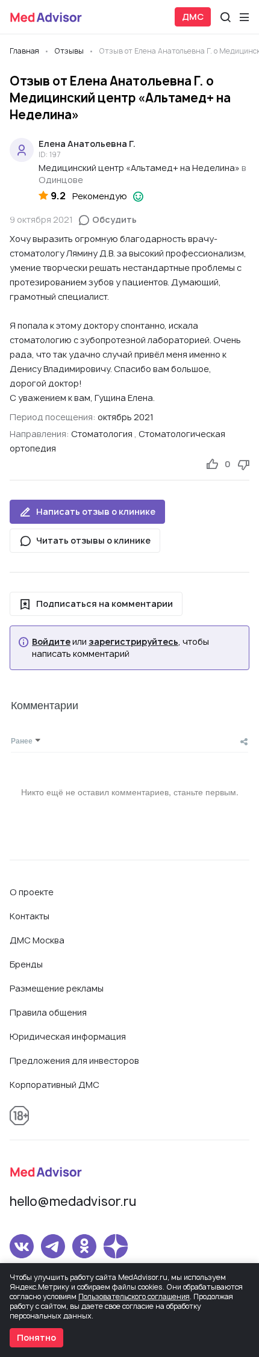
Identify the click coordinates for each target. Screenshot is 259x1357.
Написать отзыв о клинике (95, 511)
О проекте (32, 892)
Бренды (26, 964)
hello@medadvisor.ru (73, 1201)
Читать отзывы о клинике (93, 540)
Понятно (36, 1337)
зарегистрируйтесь (133, 642)
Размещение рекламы (57, 988)
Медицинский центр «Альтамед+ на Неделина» (139, 167)
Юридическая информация (68, 1036)
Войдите (51, 642)
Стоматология (102, 433)
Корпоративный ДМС (54, 1084)
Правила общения (48, 1012)
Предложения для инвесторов (74, 1060)
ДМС (193, 16)
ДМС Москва (37, 940)
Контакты (29, 916)
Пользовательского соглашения (134, 1296)
